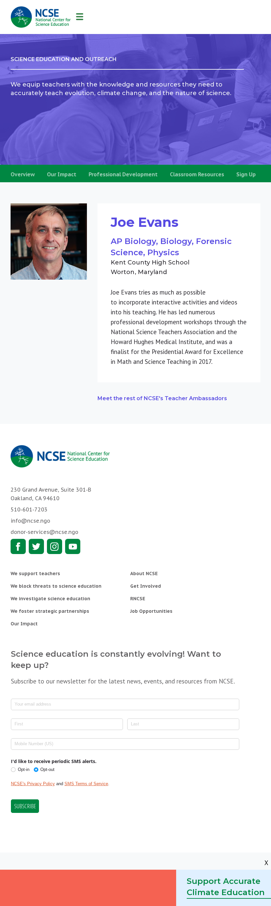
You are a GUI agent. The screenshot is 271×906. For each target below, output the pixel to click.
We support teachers (35, 573)
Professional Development (123, 174)
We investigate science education (50, 599)
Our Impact (61, 174)
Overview (23, 174)
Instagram (54, 546)
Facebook (18, 546)
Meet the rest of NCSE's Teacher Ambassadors (162, 398)
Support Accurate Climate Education (226, 886)
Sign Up (246, 174)
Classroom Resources (197, 174)
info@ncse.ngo (30, 520)
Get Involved (145, 586)
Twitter (36, 546)
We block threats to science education (56, 586)
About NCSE (144, 573)
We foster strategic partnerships (50, 611)
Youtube (72, 546)
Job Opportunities (151, 611)
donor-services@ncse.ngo (44, 532)
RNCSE (137, 599)
